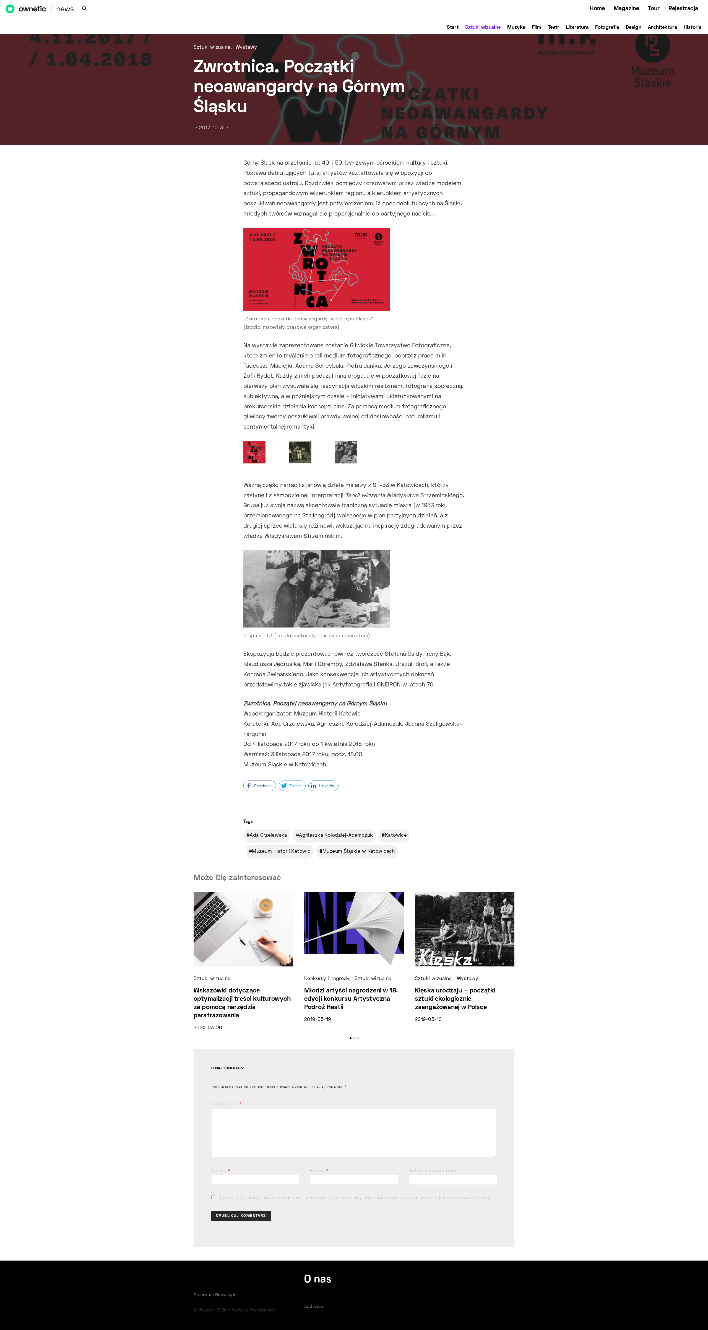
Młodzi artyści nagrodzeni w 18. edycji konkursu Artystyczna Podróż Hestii (351, 999)
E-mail (319, 1171)
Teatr (553, 27)
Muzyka (516, 27)
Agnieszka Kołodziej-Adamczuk (336, 835)
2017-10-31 (212, 128)
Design (633, 27)
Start (453, 27)
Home (597, 8)
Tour (654, 8)
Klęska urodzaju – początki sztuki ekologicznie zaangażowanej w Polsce (455, 999)
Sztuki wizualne (483, 27)
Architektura (662, 27)
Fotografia (607, 27)
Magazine (626, 8)
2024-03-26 (208, 1028)
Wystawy (246, 47)
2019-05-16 (428, 1020)
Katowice (396, 835)
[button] (350, 1038)
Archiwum (314, 1307)
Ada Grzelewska (268, 835)
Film (536, 27)
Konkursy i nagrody (327, 979)
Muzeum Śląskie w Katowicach (358, 851)
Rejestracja (683, 8)
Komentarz (224, 1104)
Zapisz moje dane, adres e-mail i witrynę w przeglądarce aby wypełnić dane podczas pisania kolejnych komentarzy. (355, 1198)
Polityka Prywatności (253, 1310)
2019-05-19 (317, 1020)
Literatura (577, 27)
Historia (692, 27)
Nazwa (220, 1171)
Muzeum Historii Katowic (281, 851)
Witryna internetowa (433, 1171)
